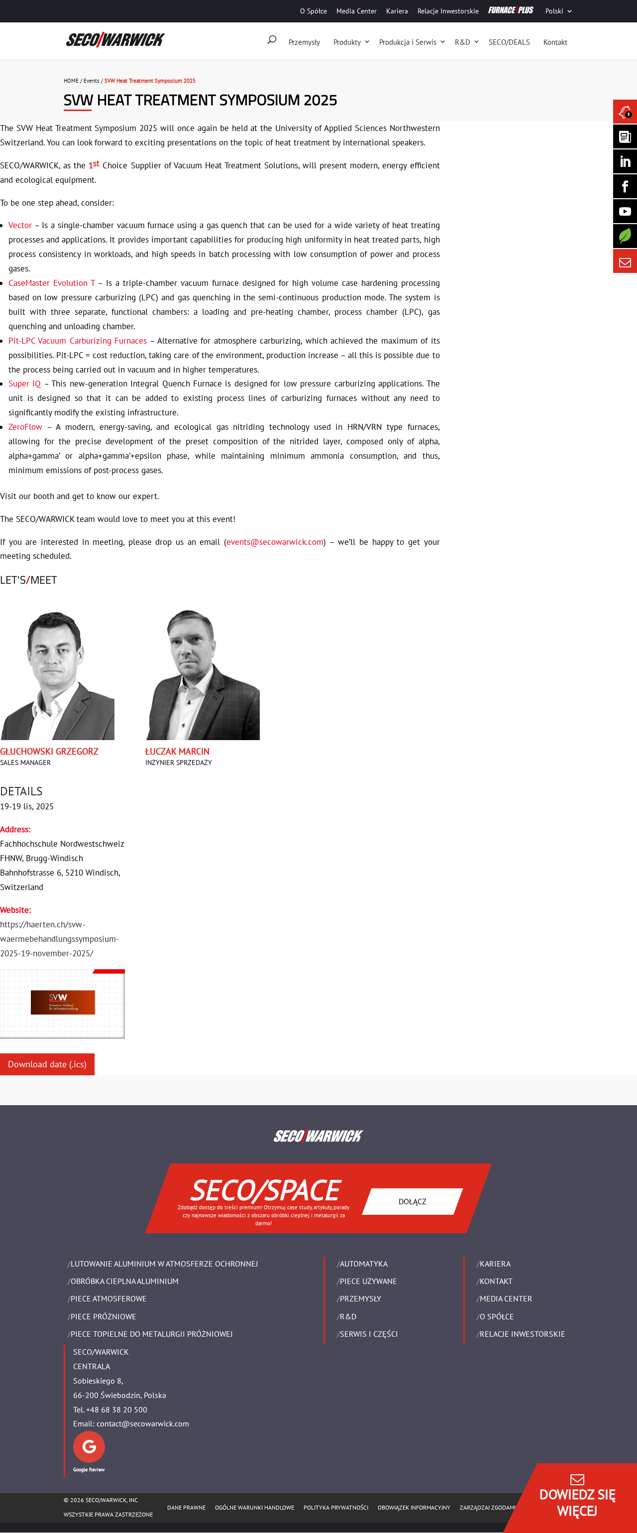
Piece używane (368, 1281)
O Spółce (313, 10)
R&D (462, 42)
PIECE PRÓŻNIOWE (103, 1316)
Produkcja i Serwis (407, 42)
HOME (71, 80)
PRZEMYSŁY (360, 1298)
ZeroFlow (25, 426)
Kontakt (555, 42)
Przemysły (304, 42)
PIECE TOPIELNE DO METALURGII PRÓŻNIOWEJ (152, 1334)
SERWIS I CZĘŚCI (369, 1334)
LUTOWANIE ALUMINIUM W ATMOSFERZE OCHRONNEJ (164, 1264)
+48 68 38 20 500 (116, 1409)
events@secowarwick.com (274, 541)
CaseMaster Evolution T (51, 282)
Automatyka (364, 1264)
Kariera (397, 10)
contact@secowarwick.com (143, 1423)
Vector (20, 225)
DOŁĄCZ (412, 1201)
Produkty (347, 42)
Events (92, 80)
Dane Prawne (186, 1507)
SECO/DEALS (509, 42)
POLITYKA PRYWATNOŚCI (336, 1507)
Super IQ (24, 383)
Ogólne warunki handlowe (254, 1507)
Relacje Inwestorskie (448, 10)
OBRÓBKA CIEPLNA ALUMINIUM (125, 1281)
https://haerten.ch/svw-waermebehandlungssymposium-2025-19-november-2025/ (59, 939)
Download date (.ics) (47, 1064)
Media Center (356, 10)
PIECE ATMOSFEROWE (109, 1298)
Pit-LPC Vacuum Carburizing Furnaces (77, 340)
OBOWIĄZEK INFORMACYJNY (414, 1507)
